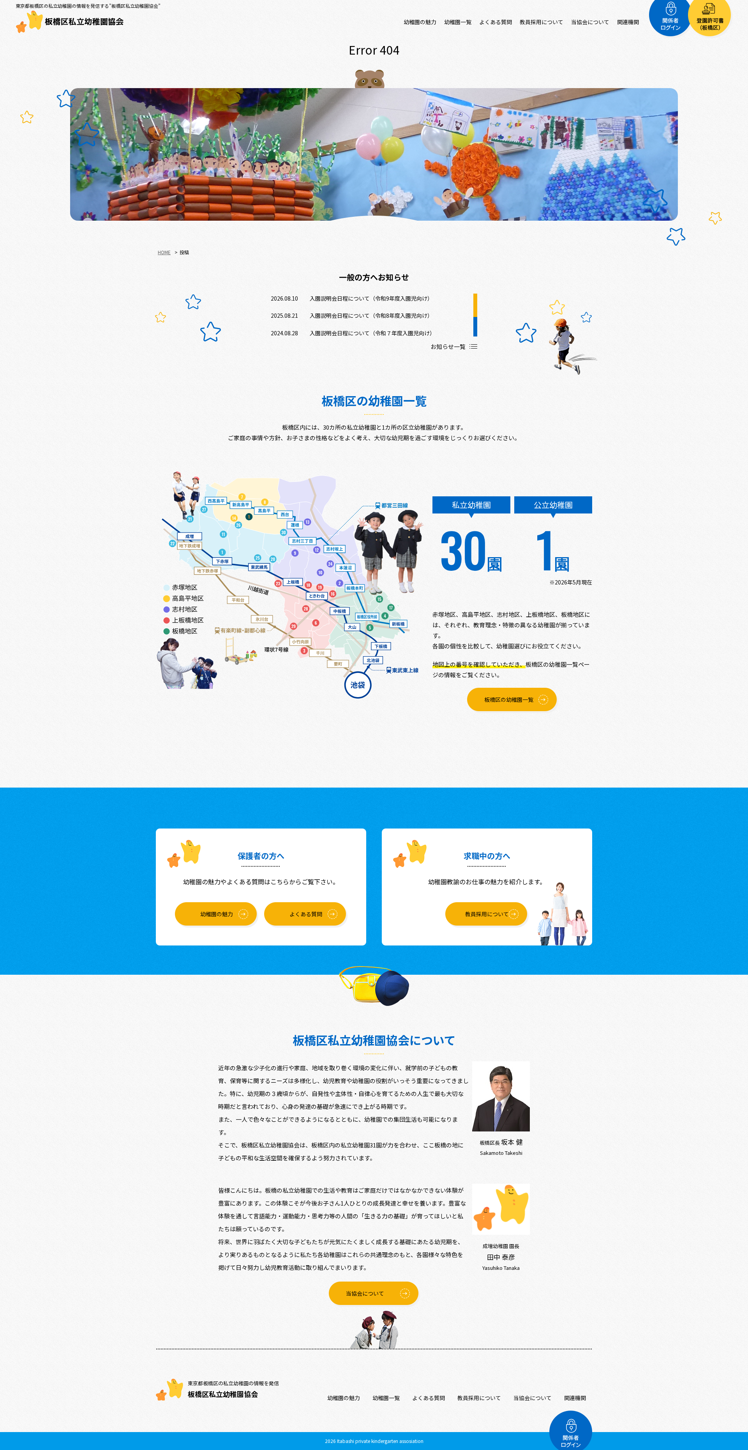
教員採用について (541, 22)
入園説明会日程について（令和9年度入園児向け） (371, 298)
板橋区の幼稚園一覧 (508, 699)
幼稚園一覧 (457, 22)
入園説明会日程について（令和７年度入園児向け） (372, 333)
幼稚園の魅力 (420, 22)
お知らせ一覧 (448, 346)
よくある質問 (495, 22)
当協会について (590, 22)
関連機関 (628, 22)
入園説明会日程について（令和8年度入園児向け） (371, 315)
